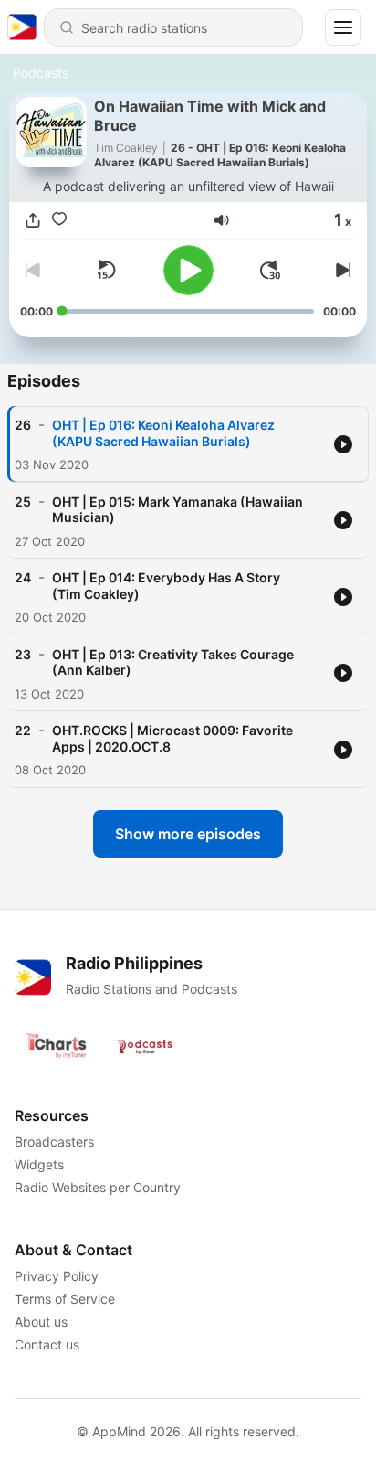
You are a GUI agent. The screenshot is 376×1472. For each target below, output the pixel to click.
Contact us (47, 1344)
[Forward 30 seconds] (270, 269)
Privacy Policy (57, 1276)
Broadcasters (54, 1141)
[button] (221, 220)
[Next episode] (341, 269)
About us (41, 1321)
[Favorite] (59, 220)
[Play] (188, 270)
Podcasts (40, 72)
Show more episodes (188, 834)
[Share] (33, 220)
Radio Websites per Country (98, 1187)
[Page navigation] (343, 27)
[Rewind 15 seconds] (105, 269)
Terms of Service (65, 1299)
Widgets (39, 1164)
